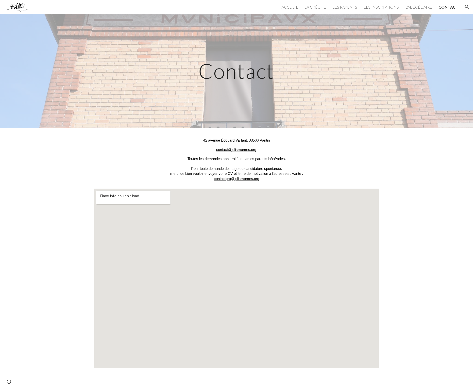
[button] (467, 7)
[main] (236, 70)
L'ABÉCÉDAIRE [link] (418, 7)
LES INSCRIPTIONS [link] (381, 7)
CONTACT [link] (448, 7)
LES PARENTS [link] (344, 7)
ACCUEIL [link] (290, 7)
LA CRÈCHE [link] (315, 7)
